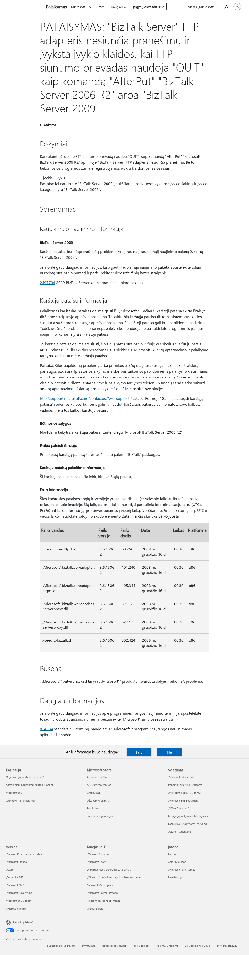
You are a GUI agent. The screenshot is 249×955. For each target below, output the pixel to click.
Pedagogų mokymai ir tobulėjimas (188, 816)
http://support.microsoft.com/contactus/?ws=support (84, 398)
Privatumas (88, 945)
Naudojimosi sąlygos (114, 945)
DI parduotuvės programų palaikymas (109, 869)
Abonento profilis (97, 777)
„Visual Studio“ (95, 908)
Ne (169, 752)
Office (100, 7)
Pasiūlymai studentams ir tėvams (187, 824)
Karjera (172, 854)
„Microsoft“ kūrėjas (98, 854)
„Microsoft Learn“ (97, 862)
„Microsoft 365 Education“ (183, 800)
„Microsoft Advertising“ (19, 893)
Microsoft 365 (81, 7)
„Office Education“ (178, 808)
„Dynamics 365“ (15, 877)
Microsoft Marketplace (100, 885)
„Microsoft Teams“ (16, 908)
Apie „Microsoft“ (177, 862)
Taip (138, 752)
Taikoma (50, 124)
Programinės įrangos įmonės (103, 900)
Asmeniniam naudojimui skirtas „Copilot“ (30, 785)
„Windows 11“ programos (21, 800)
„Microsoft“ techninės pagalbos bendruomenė (114, 877)
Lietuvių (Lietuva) (23, 922)
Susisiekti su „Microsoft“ (61, 945)
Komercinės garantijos (100, 816)
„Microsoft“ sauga (16, 862)
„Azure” (10, 869)
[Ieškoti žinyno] (225, 6)
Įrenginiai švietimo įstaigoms (185, 785)
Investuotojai (175, 877)
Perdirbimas (94, 808)
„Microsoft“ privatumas (181, 869)
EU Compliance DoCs (197, 945)
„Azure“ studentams (179, 831)
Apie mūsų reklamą (167, 945)
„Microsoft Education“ (181, 777)
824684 (46, 728)
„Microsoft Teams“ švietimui (184, 792)
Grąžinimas (93, 792)
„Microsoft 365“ (15, 885)
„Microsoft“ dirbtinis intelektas (24, 854)
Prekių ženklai (141, 945)
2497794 (47, 282)
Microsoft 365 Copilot (18, 900)
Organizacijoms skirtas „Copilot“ (25, 777)
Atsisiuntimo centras (99, 785)
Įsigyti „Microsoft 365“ (148, 7)
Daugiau (117, 7)
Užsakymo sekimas (98, 800)
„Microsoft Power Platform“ (103, 893)
